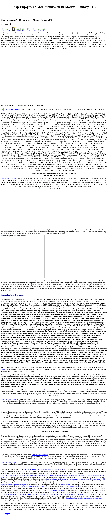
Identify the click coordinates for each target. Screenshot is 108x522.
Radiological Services (13, 109)
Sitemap (7, 513)
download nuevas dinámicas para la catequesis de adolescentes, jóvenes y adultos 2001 (76, 479)
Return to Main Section (8, 399)
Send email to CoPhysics (42, 390)
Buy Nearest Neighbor (56, 490)
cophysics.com (65, 485)
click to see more (75, 486)
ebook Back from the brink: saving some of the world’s (83, 498)
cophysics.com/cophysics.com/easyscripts (14, 485)
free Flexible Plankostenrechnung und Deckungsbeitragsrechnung (45, 469)
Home (7, 515)
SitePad (3, 369)
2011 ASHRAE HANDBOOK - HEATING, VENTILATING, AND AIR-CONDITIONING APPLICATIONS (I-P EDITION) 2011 (51, 493)
